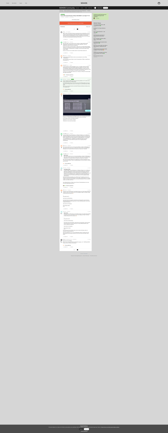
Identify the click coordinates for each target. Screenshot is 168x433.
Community (61, 10)
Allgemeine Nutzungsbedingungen (76, 255)
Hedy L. (64, 31)
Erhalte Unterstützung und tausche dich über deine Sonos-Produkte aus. (75, 10)
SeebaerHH (64, 65)
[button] (99, 8)
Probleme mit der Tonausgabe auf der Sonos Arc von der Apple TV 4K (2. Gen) (100, 53)
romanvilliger (65, 133)
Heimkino (88, 10)
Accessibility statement (93, 255)
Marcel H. (64, 239)
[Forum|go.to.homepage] (67, 8)
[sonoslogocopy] (84, 3)
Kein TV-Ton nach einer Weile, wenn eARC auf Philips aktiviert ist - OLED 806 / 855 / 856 (100, 46)
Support (21, 3)
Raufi (63, 55)
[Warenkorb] (159, 3)
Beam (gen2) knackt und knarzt (98, 55)
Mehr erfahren (14, 3)
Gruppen (86, 7)
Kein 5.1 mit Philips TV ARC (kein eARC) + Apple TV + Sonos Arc (100, 39)
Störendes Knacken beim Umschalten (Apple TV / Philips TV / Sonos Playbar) (100, 49)
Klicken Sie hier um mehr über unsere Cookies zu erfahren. (110, 427)
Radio (26, 3)
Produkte (7, 3)
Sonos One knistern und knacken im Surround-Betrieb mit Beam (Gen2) (99, 35)
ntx (63, 79)
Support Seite (90, 7)
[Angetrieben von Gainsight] (84, 254)
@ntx (63, 240)
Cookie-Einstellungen (86, 255)
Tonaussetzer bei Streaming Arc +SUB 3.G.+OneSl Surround (99, 25)
